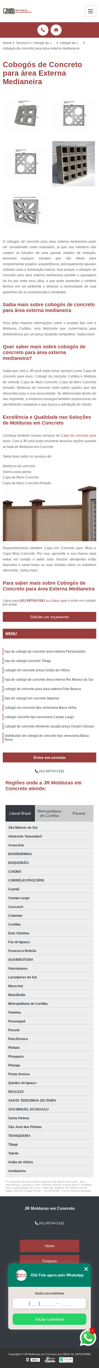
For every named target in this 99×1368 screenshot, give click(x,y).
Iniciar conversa (49, 1319)
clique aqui (59, 601)
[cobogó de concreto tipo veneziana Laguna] (25, 115)
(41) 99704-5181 (33, 601)
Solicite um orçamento (49, 617)
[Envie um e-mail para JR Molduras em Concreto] (56, 29)
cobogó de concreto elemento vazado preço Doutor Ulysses (49, 726)
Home (49, 1246)
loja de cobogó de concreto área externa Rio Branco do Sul (49, 680)
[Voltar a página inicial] (17, 11)
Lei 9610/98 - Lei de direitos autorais (67, 1190)
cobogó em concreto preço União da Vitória (37, 670)
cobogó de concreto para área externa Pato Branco (43, 689)
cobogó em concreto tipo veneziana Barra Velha (40, 708)
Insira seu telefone (49, 1293)
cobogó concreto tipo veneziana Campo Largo (39, 717)
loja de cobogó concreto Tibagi (28, 661)
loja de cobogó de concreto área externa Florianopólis (45, 651)
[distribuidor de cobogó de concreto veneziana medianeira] (73, 115)
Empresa (49, 1261)
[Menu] (90, 11)
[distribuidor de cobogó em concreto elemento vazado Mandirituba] (73, 164)
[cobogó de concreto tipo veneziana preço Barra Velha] (25, 212)
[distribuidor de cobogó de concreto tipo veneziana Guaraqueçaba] (25, 164)
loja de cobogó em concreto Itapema (32, 698)
